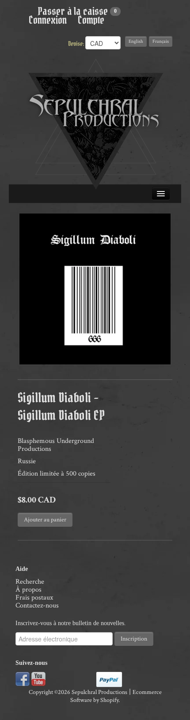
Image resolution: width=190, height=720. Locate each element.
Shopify (109, 700)
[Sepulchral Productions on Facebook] (22, 678)
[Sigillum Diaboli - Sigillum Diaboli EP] (95, 289)
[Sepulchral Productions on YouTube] (38, 678)
